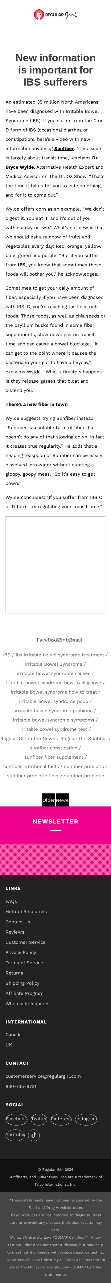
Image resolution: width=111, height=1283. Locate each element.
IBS (22, 265)
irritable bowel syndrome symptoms (53, 720)
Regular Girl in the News (27, 738)
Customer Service (26, 942)
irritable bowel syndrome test (53, 729)
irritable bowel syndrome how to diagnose (53, 683)
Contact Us (18, 922)
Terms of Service (24, 963)
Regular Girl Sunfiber (83, 738)
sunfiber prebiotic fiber (33, 776)
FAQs (11, 901)
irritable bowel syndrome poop (53, 701)
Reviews (15, 932)
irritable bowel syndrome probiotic (53, 710)
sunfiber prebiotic (84, 766)
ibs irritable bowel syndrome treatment (60, 655)
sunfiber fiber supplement (53, 757)
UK (9, 1045)
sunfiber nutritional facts (31, 766)
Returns (14, 973)
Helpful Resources (26, 911)
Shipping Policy (22, 983)
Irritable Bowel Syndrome (53, 664)
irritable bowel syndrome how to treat (54, 692)
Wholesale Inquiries (28, 1003)
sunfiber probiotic (84, 776)
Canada (14, 1034)
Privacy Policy (21, 952)
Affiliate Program (24, 993)
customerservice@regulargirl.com (43, 1076)
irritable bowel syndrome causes (53, 673)
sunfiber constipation (53, 748)
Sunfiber (64, 148)
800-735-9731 (21, 1086)
